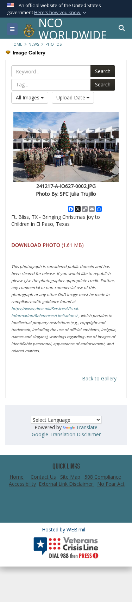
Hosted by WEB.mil (63, 529)
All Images (28, 97)
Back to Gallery (99, 378)
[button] (61, 12)
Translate (87, 427)
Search (103, 71)
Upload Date (71, 97)
